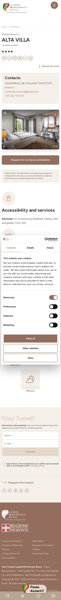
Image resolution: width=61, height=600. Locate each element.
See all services (50, 66)
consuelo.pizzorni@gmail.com (22, 91)
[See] (5, 113)
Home (4, 27)
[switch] (53, 306)
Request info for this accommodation (30, 160)
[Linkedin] (27, 490)
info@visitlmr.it (49, 575)
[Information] (38, 595)
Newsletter (38, 541)
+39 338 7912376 (14, 95)
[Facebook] (4, 490)
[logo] (15, 8)
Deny (30, 358)
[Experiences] (7, 595)
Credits (36, 549)
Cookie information (12, 541)
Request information (43, 545)
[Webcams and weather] (23, 595)
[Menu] (54, 5)
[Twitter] (21, 490)
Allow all (30, 338)
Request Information (21, 482)
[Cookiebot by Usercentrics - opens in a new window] (45, 239)
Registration (30, 452)
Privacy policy (37, 466)
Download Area (40, 553)
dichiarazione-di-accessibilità (11, 555)
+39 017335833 (12, 575)
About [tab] (50, 247)
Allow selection (30, 348)
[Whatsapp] (53, 595)
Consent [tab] (11, 247)
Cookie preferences (12, 545)
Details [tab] (30, 247)
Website (9, 87)
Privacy (5, 549)
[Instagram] (15, 490)
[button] (47, 114)
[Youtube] (10, 490)
